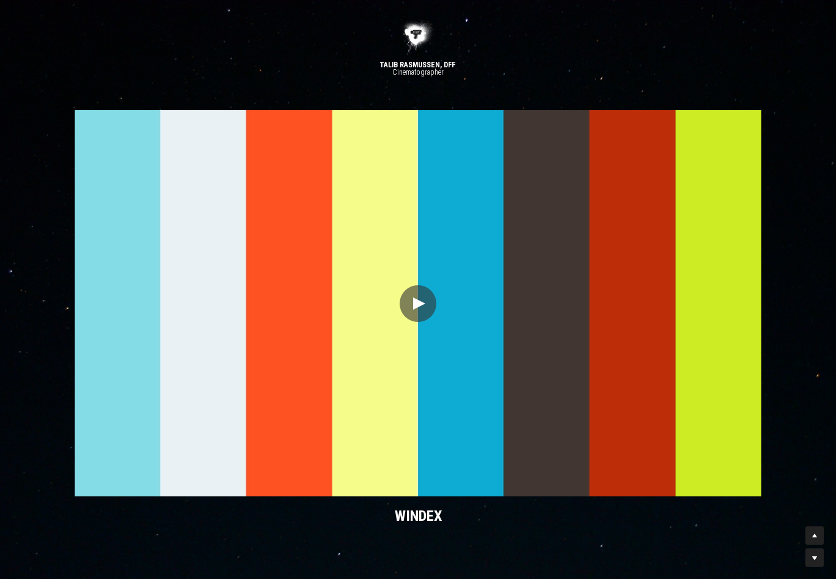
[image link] (418, 36)
